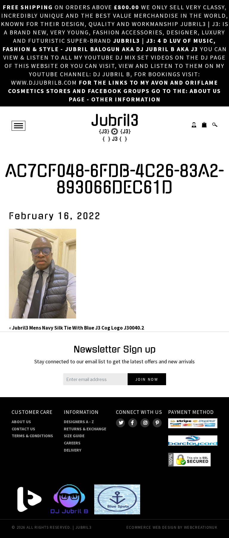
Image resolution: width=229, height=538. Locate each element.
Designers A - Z (79, 421)
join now (146, 379)
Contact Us (23, 429)
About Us (21, 421)
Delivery (72, 450)
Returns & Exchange (85, 429)
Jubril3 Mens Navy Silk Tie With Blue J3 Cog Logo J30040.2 (78, 327)
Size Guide (74, 435)
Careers (72, 443)
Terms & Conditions (32, 435)
